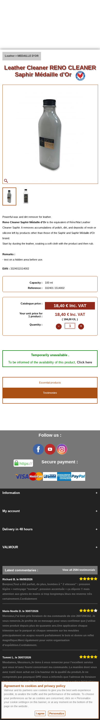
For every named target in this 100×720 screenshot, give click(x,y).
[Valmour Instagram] (61, 449)
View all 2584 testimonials (78, 569)
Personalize (56, 713)
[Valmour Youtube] (50, 449)
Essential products (50, 382)
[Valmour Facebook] (38, 449)
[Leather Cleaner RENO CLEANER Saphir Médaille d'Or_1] (9, 196)
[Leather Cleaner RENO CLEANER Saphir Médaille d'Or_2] (25, 196)
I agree (40, 713)
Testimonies (50, 392)
